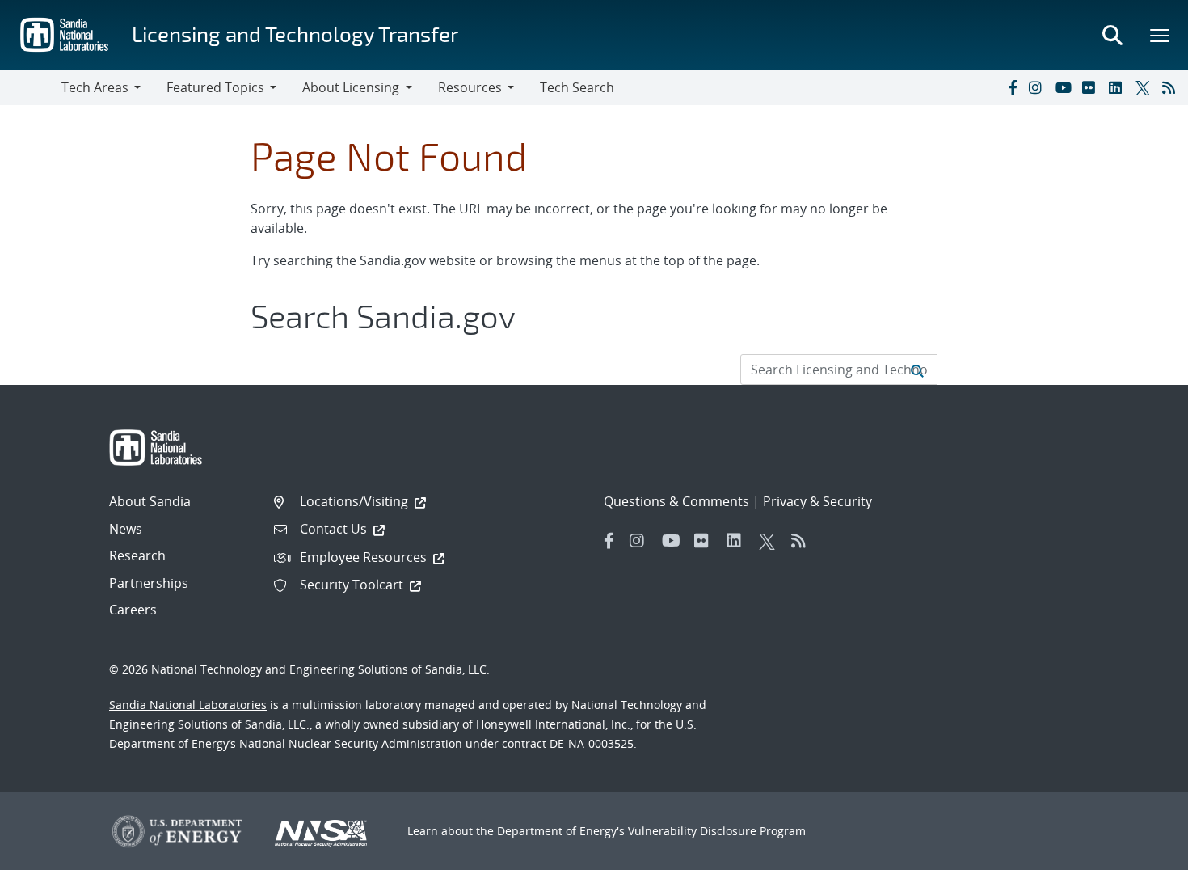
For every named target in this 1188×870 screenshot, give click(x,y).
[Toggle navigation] (30, 87)
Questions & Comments (676, 501)
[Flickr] (1092, 87)
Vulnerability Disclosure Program (717, 830)
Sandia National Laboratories (188, 704)
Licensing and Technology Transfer (295, 33)
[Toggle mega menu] (1160, 35)
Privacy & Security (817, 501)
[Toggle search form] (1112, 35)
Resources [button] (470, 87)
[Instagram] (1038, 87)
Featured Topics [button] (215, 87)
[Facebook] (1012, 87)
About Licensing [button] (350, 87)
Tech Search (577, 87)
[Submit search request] (917, 369)
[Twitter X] (1145, 87)
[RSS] (1172, 87)
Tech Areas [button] (94, 87)
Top (1140, 851)
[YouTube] (1065, 87)
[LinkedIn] (1118, 87)
